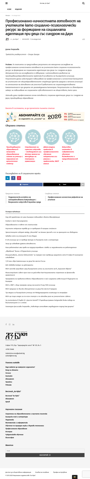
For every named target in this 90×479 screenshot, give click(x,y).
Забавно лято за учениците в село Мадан (21, 236)
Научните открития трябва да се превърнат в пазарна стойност (30, 228)
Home (9, 9)
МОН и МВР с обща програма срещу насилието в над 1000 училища (30, 285)
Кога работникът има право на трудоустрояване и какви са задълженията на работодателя (40, 247)
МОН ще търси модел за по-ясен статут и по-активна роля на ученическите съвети (37, 296)
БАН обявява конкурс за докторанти (19, 265)
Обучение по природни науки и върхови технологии (24, 426)
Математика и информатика (16, 423)
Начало (7, 15)
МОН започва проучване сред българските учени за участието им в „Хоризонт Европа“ (38, 269)
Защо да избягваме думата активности (20, 244)
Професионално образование (16, 429)
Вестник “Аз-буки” (12, 396)
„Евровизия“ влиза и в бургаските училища (21, 251)
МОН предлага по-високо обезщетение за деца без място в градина (31, 289)
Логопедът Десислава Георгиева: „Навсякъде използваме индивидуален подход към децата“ (39, 306)
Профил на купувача (60, 472)
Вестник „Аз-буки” (45, 3)
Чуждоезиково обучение (14, 435)
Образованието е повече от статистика (21, 225)
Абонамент (9, 379)
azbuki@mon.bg (11, 356)
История (8, 432)
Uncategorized (16, 15)
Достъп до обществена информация (18, 472)
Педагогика (9, 420)
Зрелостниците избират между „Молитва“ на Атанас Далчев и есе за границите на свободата (41, 232)
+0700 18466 (9, 349)
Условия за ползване (42, 472)
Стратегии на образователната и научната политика (26, 414)
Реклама (8, 385)
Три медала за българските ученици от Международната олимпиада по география (36, 293)
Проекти (8, 382)
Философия (9, 438)
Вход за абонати (11, 370)
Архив (7, 402)
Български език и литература (16, 417)
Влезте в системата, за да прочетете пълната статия (30, 108)
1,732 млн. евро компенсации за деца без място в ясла (25, 261)
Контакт (8, 376)
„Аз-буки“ (16, 39)
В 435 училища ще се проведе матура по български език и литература (31, 240)
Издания (18, 9)
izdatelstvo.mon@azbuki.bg (15, 353)
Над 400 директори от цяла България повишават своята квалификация (32, 217)
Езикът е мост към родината (16, 221)
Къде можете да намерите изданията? (20, 367)
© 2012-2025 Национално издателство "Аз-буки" (20, 475)
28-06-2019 (25, 39)
